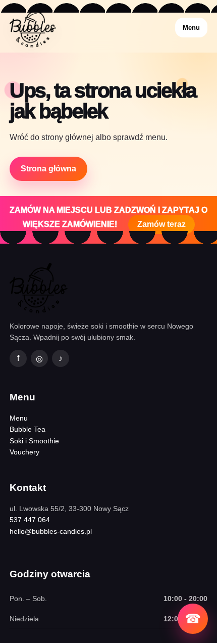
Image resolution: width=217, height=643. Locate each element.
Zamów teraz (161, 224)
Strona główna (48, 168)
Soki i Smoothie (34, 441)
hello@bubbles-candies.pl (51, 531)
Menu (191, 27)
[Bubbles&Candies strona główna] (33, 28)
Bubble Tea (27, 429)
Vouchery (24, 452)
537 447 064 (30, 520)
